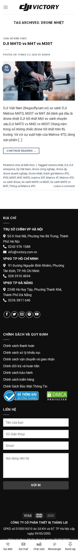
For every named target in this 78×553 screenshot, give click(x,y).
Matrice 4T (52, 177)
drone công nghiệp (43, 169)
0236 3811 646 (19, 300)
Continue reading (21, 150)
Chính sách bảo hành (18, 373)
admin (46, 54)
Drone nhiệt (35, 173)
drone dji (61, 169)
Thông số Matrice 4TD (22, 186)
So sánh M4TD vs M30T (35, 182)
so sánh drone (11, 182)
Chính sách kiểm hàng (18, 379)
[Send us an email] (22, 314)
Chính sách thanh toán (18, 346)
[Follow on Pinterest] (29, 314)
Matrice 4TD (67, 177)
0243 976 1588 (19, 247)
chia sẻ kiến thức (15, 38)
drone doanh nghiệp (15, 173)
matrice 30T (38, 177)
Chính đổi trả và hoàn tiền (21, 366)
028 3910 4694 (19, 276)
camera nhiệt (55, 165)
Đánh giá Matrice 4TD (56, 173)
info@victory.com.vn (22, 252)
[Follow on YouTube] (36, 314)
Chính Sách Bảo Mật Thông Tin (25, 386)
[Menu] (5, 7)
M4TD (26, 177)
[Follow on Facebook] (7, 314)
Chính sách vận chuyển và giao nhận (28, 359)
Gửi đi (36, 485)
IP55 (5, 177)
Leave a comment (64, 186)
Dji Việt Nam (23, 169)
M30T (12, 177)
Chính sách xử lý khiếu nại (21, 353)
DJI (66, 165)
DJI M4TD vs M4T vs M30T (28, 43)
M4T (19, 177)
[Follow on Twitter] (14, 314)
